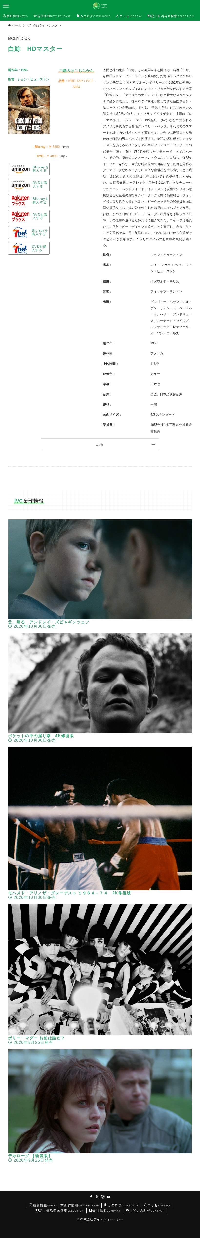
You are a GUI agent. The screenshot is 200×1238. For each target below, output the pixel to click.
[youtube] (109, 1197)
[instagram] (103, 1197)
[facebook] (91, 1197)
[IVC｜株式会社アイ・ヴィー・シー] (100, 6)
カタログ (123, 1205)
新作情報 (81, 1205)
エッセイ (158, 1205)
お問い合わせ (146, 1210)
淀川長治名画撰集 (61, 1210)
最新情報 (44, 1205)
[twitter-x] (97, 1197)
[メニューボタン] (6, 6)
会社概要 (106, 1210)
